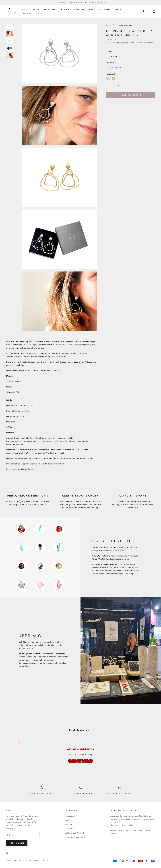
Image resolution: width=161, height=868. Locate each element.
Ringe (92, 9)
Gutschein (104, 9)
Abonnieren (16, 843)
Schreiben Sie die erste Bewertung (80, 761)
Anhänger (79, 9)
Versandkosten (122, 42)
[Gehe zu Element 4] (9, 48)
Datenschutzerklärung (75, 837)
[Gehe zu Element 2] (9, 33)
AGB (67, 820)
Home (24, 9)
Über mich (27, 13)
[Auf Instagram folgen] (7, 853)
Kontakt (40, 13)
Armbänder (49, 9)
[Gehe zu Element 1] (9, 26)
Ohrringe (64, 9)
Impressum (70, 816)
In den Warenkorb (130, 95)
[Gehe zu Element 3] (9, 41)
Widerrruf (69, 829)
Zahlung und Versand (74, 833)
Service (119, 9)
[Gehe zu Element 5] (9, 55)
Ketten (35, 9)
